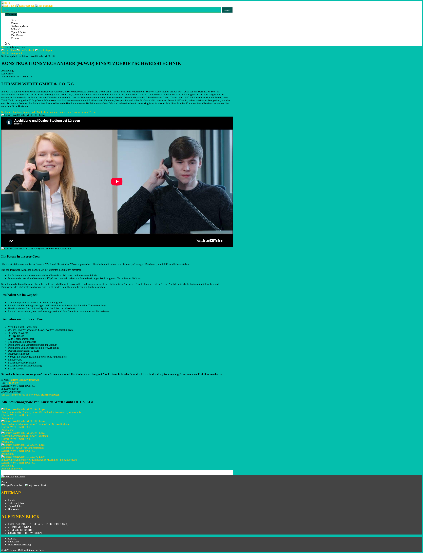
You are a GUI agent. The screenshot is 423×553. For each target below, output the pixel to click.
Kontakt (12, 538)
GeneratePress (36, 550)
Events (14, 23)
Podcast (15, 38)
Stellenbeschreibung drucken (52, 112)
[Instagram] (44, 5)
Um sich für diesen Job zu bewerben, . (30, 394)
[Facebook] (26, 5)
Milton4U (16, 29)
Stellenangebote (19, 26)
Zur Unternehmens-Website (82, 112)
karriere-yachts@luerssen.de (24, 379)
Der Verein (17, 35)
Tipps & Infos (18, 32)
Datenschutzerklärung (19, 544)
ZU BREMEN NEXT (19, 527)
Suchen (227, 10)
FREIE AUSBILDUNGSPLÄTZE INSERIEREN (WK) (38, 524)
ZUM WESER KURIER (21, 530)
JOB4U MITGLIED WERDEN (25, 533)
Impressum (13, 541)
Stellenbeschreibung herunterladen (19, 112)
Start (13, 20)
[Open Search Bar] (7, 44)
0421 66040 (12, 382)
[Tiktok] (8, 5)
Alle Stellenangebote (12, 53)
